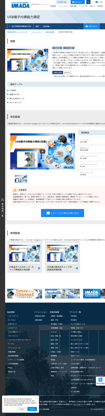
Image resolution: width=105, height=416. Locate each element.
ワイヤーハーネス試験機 (16, 360)
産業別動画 (73, 6)
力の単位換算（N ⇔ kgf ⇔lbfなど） (82, 380)
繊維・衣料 (54, 344)
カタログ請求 (75, 364)
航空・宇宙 (54, 320)
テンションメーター (14, 348)
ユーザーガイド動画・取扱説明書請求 (83, 360)
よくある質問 (75, 392)
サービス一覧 (83, 6)
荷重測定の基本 (40, 316)
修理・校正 (63, 2)
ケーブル (11, 344)
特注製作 (74, 320)
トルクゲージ (12, 328)
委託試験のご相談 (76, 336)
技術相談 (74, 316)
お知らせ (92, 6)
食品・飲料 (54, 340)
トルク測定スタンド (14, 332)
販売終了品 (11, 372)
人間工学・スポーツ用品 (59, 364)
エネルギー (54, 332)
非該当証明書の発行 (77, 372)
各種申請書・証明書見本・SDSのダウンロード (86, 368)
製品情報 (53, 6)
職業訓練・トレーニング (59, 372)
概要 (37, 26)
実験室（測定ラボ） (77, 328)
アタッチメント (13, 336)
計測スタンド (12, 324)
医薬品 (53, 360)
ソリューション (63, 6)
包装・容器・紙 (56, 336)
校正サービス (75, 356)
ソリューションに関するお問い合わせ (65, 213)
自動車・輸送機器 (56, 316)
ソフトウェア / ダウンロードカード (19, 340)
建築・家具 (54, 348)
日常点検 (74, 388)
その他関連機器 (13, 364)
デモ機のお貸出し (76, 332)
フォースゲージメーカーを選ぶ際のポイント (85, 384)
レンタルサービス (76, 340)
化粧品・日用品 (56, 352)
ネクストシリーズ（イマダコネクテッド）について (87, 376)
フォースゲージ (13, 316)
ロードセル (11, 320)
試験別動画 (38, 320)
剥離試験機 (11, 352)
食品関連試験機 (13, 356)
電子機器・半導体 (56, 324)
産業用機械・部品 (56, 328)
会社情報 (100, 6)
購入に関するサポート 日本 (79, 344)
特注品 (10, 368)
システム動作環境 (43, 409)
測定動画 (46, 26)
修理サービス (75, 352)
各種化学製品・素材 (57, 368)
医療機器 (54, 356)
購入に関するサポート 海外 (79, 348)
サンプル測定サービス (78, 324)
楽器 (52, 376)
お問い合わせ (78, 2)
